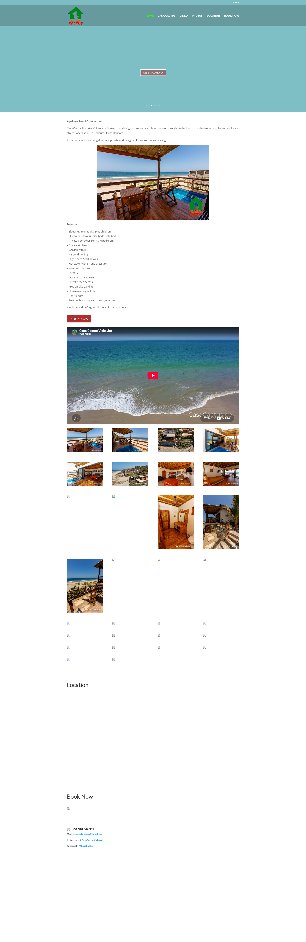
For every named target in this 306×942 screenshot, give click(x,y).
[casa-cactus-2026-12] (221, 548)
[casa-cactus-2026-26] (113, 647)
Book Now (231, 16)
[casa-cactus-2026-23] (159, 635)
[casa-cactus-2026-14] (113, 560)
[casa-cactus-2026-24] (204, 635)
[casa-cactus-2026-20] (204, 623)
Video (184, 16)
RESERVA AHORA (153, 74)
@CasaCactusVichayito (92, 840)
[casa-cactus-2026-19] (159, 623)
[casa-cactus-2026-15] (159, 560)
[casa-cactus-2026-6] (130, 484)
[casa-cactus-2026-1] (85, 451)
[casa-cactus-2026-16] (204, 560)
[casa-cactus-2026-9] (68, 496)
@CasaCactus (86, 845)
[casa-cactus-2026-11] (176, 548)
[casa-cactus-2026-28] (204, 647)
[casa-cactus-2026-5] (85, 484)
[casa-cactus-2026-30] (113, 659)
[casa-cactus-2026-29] (68, 659)
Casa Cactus (166, 16)
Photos (197, 16)
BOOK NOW (79, 319)
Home (150, 16)
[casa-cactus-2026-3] (176, 451)
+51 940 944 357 (83, 829)
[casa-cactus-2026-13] (85, 611)
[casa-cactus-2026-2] (130, 451)
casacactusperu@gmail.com (88, 833)
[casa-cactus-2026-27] (159, 647)
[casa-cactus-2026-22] (113, 635)
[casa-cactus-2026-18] (113, 623)
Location (213, 16)
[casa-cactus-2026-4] (221, 451)
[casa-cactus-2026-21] (68, 635)
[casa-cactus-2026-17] (68, 623)
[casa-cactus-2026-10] (113, 496)
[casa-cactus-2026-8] (221, 484)
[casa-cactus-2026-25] (68, 647)
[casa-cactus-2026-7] (176, 484)
